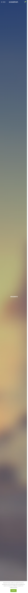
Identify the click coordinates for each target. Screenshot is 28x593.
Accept (13, 590)
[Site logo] (13, 2)
